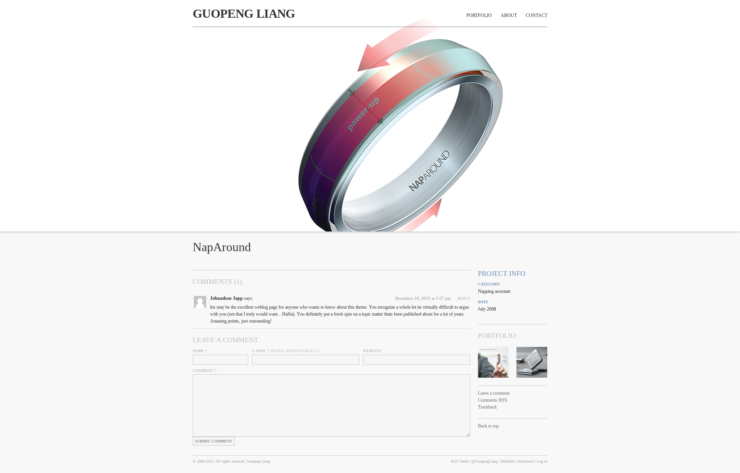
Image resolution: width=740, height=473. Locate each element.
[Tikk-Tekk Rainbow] (493, 362)
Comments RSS (492, 400)
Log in (542, 461)
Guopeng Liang (244, 13)
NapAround (222, 247)
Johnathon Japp (226, 298)
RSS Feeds (459, 461)
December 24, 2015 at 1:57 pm (423, 298)
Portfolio (479, 15)
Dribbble (507, 461)
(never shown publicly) (286, 351)
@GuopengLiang (484, 461)
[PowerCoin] (531, 362)
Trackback (487, 407)
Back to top (488, 426)
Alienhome (525, 461)
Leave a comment (494, 393)
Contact (536, 15)
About (509, 15)
